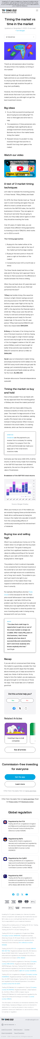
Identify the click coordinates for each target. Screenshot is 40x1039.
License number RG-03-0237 (11, 984)
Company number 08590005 (11, 936)
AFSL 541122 (21, 958)
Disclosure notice (27, 802)
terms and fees (30, 791)
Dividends (10, 437)
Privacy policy (13, 802)
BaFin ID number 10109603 (28, 971)
